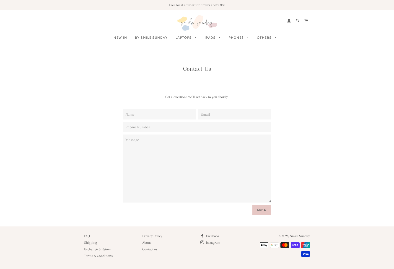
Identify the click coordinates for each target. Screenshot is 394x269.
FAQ (87, 236)
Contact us (149, 249)
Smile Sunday (300, 236)
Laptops (184, 38)
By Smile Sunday (151, 38)
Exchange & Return (97, 249)
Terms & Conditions (98, 256)
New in (120, 38)
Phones (237, 38)
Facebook (212, 236)
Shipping (90, 243)
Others (265, 38)
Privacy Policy (152, 236)
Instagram (212, 243)
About (146, 243)
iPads (211, 38)
